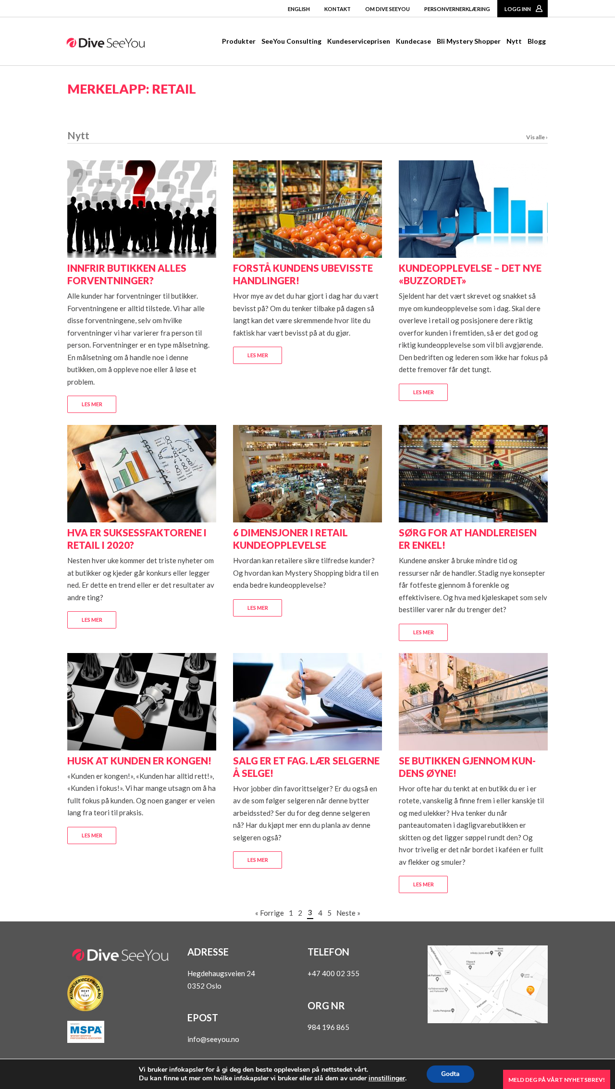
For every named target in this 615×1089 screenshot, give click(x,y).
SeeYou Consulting (291, 41)
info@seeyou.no (213, 1039)
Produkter (239, 41)
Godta (450, 1073)
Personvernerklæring (457, 9)
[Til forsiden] (105, 44)
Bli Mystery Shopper (469, 41)
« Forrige (269, 912)
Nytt (514, 41)
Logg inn (517, 9)
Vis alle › (537, 137)
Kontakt (337, 9)
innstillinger (387, 1078)
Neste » (348, 912)
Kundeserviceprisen (358, 41)
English (299, 9)
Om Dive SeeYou (387, 9)
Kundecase (413, 41)
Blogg (537, 41)
